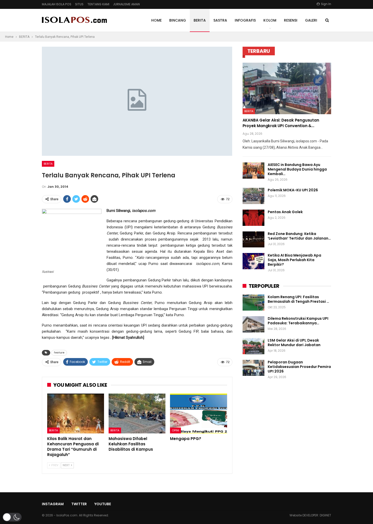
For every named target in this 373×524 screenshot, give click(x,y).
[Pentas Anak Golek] (253, 218)
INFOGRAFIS (245, 20)
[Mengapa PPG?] (198, 413)
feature (59, 352)
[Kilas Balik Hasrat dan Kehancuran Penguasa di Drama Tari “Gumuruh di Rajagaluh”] (75, 413)
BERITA (200, 20)
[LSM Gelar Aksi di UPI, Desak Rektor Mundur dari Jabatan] (253, 346)
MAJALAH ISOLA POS (56, 4)
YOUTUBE (102, 503)
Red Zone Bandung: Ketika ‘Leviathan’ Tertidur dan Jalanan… (299, 236)
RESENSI (290, 20)
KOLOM (269, 20)
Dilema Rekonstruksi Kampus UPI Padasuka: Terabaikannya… (298, 321)
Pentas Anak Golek (285, 211)
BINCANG (177, 20)
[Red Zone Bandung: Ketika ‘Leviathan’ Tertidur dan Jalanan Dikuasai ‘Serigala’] (253, 239)
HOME (156, 20)
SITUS (79, 4)
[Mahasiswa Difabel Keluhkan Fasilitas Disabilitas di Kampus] (137, 413)
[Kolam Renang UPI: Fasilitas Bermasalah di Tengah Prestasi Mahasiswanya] (253, 303)
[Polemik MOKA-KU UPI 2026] (253, 196)
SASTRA (220, 20)
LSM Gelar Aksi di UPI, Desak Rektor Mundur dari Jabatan (294, 342)
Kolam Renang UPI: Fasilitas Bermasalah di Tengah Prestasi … (298, 299)
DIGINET (325, 515)
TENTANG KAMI (98, 4)
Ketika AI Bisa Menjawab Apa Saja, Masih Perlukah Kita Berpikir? (294, 260)
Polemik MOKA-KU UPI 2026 (293, 190)
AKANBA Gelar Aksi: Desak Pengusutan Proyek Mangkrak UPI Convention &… (281, 122)
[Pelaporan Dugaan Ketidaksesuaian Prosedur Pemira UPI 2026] (253, 368)
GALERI (311, 20)
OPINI (175, 430)
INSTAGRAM (53, 503)
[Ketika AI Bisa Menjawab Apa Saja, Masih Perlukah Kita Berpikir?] (253, 261)
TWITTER (79, 503)
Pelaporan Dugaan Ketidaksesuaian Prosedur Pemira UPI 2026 (299, 367)
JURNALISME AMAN (126, 4)
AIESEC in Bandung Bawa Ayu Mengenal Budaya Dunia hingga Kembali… (297, 169)
